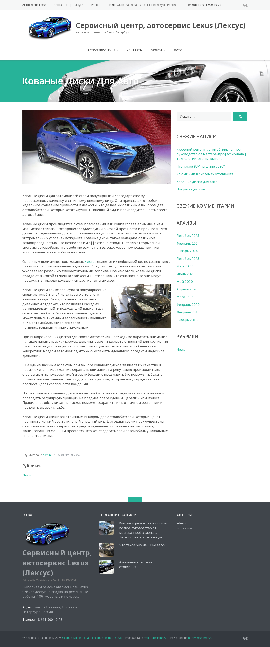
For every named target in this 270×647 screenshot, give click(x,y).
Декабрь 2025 (188, 235)
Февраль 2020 (188, 304)
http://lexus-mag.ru (200, 637)
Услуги (78, 5)
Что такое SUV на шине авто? (201, 166)
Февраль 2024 (188, 243)
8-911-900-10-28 (210, 5)
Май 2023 (185, 266)
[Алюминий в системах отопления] (106, 567)
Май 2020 (185, 281)
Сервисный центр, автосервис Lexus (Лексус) (92, 637)
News (26, 475)
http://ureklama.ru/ (156, 637)
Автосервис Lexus (34, 5)
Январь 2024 (187, 250)
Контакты (60, 5)
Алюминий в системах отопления (205, 174)
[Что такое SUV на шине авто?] (106, 550)
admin (47, 455)
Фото (94, 5)
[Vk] (245, 4)
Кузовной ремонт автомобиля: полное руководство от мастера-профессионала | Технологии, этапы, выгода (211, 154)
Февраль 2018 (188, 312)
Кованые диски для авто (197, 181)
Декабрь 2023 (188, 258)
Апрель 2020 (187, 289)
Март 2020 (185, 296)
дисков (90, 261)
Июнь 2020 (186, 274)
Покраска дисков (191, 189)
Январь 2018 (187, 320)
